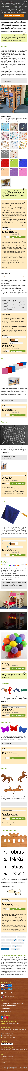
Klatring (21, 940)
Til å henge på (11, 940)
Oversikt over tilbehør (8, 937)
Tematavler (21, 937)
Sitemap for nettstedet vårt (8, 1058)
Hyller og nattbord (17, 943)
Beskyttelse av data (6, 1061)
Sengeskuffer (17, 946)
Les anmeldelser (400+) (10, 1023)
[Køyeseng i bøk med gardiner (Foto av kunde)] (6, 183)
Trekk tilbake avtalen (7, 1043)
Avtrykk (3, 1062)
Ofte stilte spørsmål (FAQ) (7, 1056)
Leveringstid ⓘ (15, 234)
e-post (16, 1031)
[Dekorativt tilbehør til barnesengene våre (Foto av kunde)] (14, 381)
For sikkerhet (6, 946)
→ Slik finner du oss (6, 1011)
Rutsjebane (5, 943)
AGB (2, 1059)
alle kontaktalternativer (9, 1037)
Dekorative (5, 949)
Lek (3, 940)
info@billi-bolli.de (7, 1035)
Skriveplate (15, 949)
